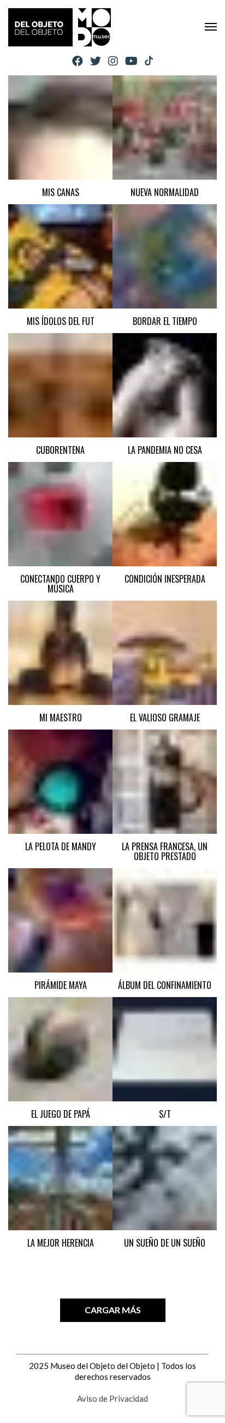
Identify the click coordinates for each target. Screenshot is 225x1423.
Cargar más (113, 1310)
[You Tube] (131, 61)
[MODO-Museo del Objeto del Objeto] (59, 27)
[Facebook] (77, 61)
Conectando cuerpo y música (60, 583)
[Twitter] (95, 61)
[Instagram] (113, 61)
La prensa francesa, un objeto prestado (165, 851)
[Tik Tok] (149, 61)
